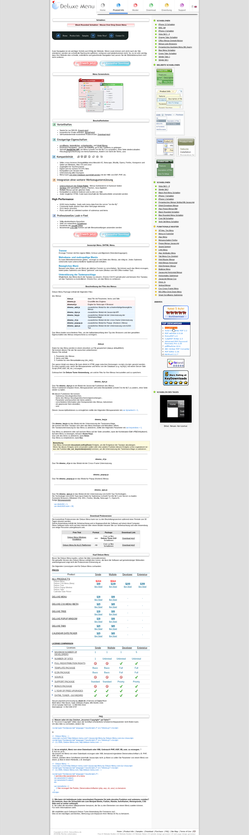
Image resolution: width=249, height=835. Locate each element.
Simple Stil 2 (163, 189)
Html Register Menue (167, 266)
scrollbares (64, 145)
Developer (127, 574)
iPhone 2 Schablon (166, 31)
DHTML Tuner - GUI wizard (69, 695)
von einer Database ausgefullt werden (84, 175)
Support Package (65, 681)
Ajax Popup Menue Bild (168, 209)
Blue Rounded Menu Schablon (171, 215)
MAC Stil (162, 28)
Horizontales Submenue (168, 276)
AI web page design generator (183, 834)
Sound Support (165, 247)
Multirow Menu (164, 269)
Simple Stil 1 (163, 60)
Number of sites (64, 659)
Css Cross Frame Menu (169, 288)
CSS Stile (74, 228)
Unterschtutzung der (74, 186)
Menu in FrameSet (166, 234)
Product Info (129, 831)
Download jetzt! (104, 134)
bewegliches (75, 145)
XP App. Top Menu (166, 230)
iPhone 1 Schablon (166, 199)
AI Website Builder (124, 834)
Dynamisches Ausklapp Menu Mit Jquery (175, 47)
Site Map (174, 831)
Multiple (113, 574)
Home (119, 831)
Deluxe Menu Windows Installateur (76, 538)
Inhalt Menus (102, 145)
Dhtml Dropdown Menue (168, 205)
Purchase (159, 831)
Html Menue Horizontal (168, 263)
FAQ (167, 831)
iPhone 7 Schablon (166, 196)
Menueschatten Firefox (168, 240)
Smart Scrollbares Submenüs (171, 295)
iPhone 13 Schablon (167, 24)
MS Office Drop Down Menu (170, 292)
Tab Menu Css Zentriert (168, 256)
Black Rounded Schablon (169, 212)
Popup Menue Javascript (169, 243)
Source (59, 677)
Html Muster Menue (167, 259)
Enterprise (142, 574)
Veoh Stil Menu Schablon (169, 222)
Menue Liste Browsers (168, 44)
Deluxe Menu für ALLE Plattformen (77, 545)
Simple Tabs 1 (164, 57)
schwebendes (86, 145)
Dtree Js (162, 282)
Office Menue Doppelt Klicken (171, 41)
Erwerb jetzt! (83, 130)
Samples (139, 831)
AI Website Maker (140, 834)
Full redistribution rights (70, 663)
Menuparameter (64, 500)
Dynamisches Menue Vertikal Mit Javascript (176, 202)
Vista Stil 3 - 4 (164, 34)
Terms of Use (185, 831)
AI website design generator (159, 834)
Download (149, 831)
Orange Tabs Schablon (168, 37)
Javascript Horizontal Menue (170, 272)
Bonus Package (63, 686)
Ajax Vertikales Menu (167, 253)
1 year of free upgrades (69, 691)
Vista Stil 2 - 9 (164, 186)
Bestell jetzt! (90, 132)
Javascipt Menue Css (168, 279)
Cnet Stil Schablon (166, 218)
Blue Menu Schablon (167, 50)
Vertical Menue (165, 285)
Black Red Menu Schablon (169, 193)
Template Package (65, 668)
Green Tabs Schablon (168, 53)
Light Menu (163, 250)
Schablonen (82, 223)
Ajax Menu (163, 237)
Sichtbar (63, 188)
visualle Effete (77, 225)
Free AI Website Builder (107, 834)
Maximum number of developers (66, 653)
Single (98, 574)
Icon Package (62, 672)
